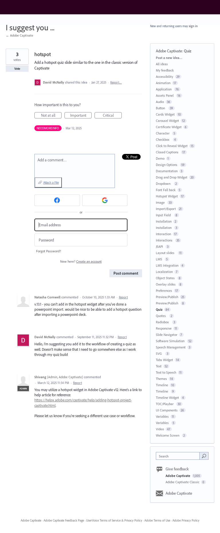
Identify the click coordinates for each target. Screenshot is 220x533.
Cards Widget (165, 114)
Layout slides (166, 253)
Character (163, 133)
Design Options (167, 165)
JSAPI (160, 246)
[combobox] (179, 456)
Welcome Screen (168, 435)
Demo (160, 158)
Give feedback (177, 468)
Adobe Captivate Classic (183, 482)
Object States (166, 278)
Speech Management (171, 347)
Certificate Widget (169, 127)
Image (161, 202)
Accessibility (164, 76)
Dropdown (164, 183)
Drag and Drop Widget (171, 177)
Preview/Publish (167, 297)
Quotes (162, 316)
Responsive (164, 328)
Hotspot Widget (167, 196)
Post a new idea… (169, 58)
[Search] (204, 455)
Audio (160, 102)
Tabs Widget (164, 360)
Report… (116, 82)
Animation (163, 83)
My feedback (165, 70)
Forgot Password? (48, 251)
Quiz (187, 51)
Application (164, 89)
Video (160, 429)
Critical (112, 115)
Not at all (51, 115)
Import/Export (166, 209)
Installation (164, 221)
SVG (160, 353)
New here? (81, 261)
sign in (193, 26)
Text (159, 366)
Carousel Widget (167, 120)
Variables (162, 416)
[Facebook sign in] (57, 200)
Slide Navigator (166, 334)
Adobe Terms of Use (157, 520)
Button (161, 108)
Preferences (164, 290)
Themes (161, 379)
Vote (17, 69)
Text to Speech (166, 372)
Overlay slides (166, 284)
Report (123, 297)
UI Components (167, 410)
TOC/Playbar (165, 404)
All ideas (162, 64)
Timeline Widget (167, 397)
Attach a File (51, 183)
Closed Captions (167, 152)
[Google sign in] (105, 200)
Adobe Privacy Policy (185, 520)
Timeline (162, 385)
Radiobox (163, 322)
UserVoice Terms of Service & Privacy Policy (114, 520)
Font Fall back (166, 190)
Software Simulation (170, 341)
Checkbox (163, 139)
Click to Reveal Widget (172, 146)
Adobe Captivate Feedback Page (64, 520)
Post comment (125, 273)
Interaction (163, 234)
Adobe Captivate (169, 51)
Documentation (167, 171)
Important (81, 115)
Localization (164, 272)
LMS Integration (167, 265)
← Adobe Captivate (19, 35)
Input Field (164, 215)
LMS (159, 259)
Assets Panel (165, 95)
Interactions (164, 240)
